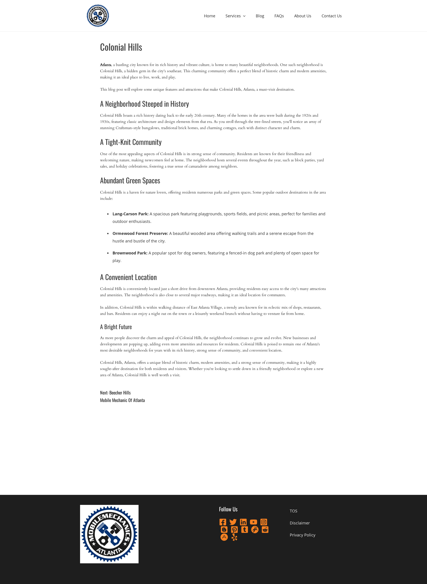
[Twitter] (233, 522)
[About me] (224, 537)
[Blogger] (224, 529)
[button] (243, 15)
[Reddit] (265, 529)
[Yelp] (234, 537)
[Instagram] (264, 522)
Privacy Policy (302, 535)
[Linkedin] (243, 522)
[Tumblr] (244, 529)
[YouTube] (253, 522)
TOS (293, 511)
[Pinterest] (234, 529)
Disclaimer (300, 523)
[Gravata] (255, 529)
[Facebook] (223, 522)
